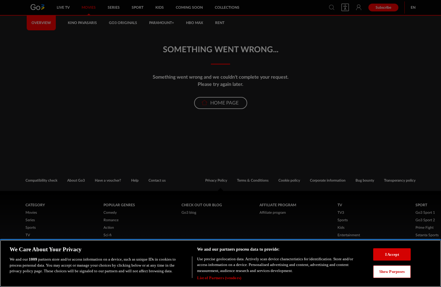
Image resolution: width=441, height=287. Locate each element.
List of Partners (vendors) (219, 278)
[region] (220, 263)
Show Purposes (392, 271)
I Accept (392, 254)
